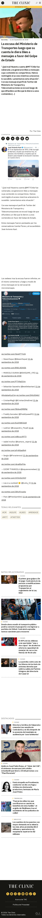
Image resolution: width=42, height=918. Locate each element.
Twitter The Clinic (7, 893)
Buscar (37, 3)
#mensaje (33, 512)
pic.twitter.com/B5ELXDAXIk (13, 368)
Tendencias (18, 798)
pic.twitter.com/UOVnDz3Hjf (13, 478)
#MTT (5, 517)
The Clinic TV (23, 893)
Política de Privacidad (21, 905)
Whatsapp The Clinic (19, 893)
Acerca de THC (21, 899)
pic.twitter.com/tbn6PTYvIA (13, 354)
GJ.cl (38, 914)
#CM (4, 512)
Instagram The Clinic (15, 893)
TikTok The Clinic (30, 893)
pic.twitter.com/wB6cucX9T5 (13, 436)
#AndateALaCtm (8, 395)
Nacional (4, 40)
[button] (3, 138)
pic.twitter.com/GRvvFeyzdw (13, 492)
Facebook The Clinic (11, 893)
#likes (22, 512)
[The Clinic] (4, 2)
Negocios (17, 819)
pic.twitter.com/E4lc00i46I (27, 395)
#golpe (12, 512)
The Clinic (37, 131)
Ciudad (22, 576)
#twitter (15, 517)
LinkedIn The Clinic (26, 893)
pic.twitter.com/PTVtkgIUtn (13, 381)
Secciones (40, 3)
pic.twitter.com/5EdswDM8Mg (14, 409)
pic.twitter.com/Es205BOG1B (14, 423)
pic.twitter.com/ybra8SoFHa (13, 464)
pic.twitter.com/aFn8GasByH (13, 450)
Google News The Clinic (34, 893)
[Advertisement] (21, 254)
